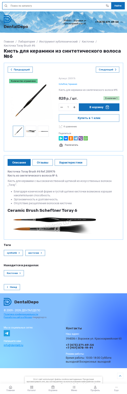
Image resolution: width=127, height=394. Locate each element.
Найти (117, 5)
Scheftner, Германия (68, 84)
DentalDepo (16, 26)
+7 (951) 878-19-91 (79, 347)
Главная (9, 41)
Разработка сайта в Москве (18, 317)
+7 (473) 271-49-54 (107, 22)
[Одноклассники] (71, 138)
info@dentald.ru (13, 345)
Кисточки (88, 41)
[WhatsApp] (85, 138)
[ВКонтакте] (66, 138)
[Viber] (81, 138)
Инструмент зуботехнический (58, 41)
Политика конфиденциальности (21, 314)
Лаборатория (26, 41)
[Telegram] (76, 138)
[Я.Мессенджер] (61, 138)
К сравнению (70, 126)
